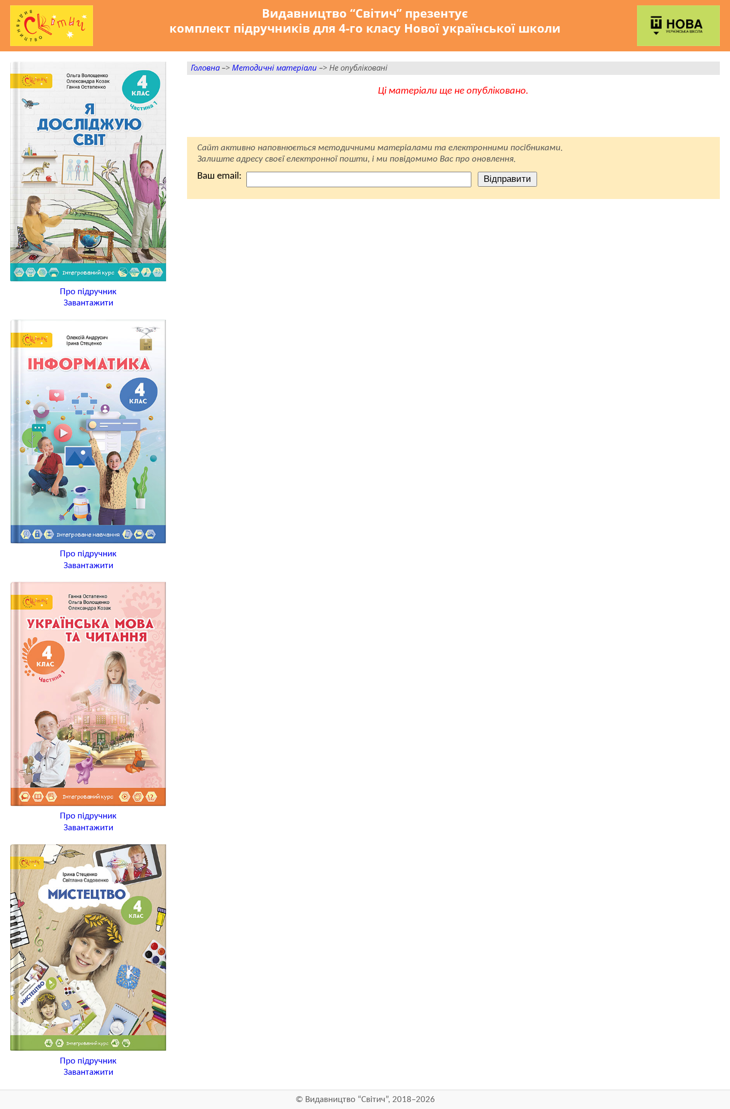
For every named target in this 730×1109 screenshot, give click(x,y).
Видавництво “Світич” (346, 1099)
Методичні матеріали (274, 67)
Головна (205, 67)
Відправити (507, 178)
